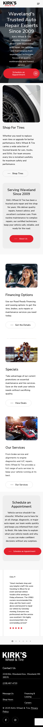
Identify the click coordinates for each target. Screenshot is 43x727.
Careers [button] (27, 702)
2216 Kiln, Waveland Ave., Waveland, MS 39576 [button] (21, 676)
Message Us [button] (8, 693)
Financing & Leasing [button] (29, 695)
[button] (38, 4)
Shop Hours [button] (8, 699)
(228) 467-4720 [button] (10, 683)
